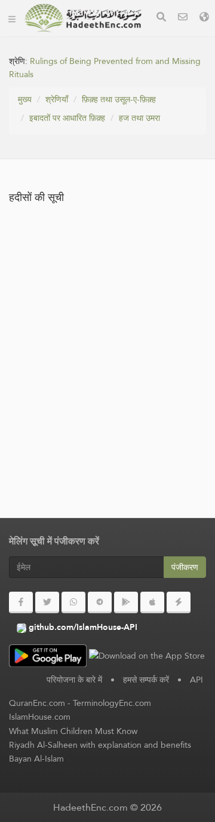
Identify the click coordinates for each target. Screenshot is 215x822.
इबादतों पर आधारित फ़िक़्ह (67, 118)
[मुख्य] (12, 18)
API (196, 679)
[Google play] (126, 602)
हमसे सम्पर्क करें (146, 679)
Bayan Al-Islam (36, 758)
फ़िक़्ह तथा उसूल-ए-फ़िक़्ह (119, 99)
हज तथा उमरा (139, 118)
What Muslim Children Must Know (73, 731)
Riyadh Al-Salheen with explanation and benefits (100, 745)
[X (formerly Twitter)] (47, 602)
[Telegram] (100, 602)
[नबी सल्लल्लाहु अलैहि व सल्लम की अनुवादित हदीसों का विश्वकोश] (83, 18)
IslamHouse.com (39, 716)
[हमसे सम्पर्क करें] (183, 18)
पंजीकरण (184, 567)
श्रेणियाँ (56, 99)
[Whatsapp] (73, 602)
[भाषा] (204, 18)
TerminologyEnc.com (112, 703)
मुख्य (25, 99)
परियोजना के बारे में (74, 679)
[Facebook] (21, 602)
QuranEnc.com (37, 703)
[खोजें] (161, 18)
